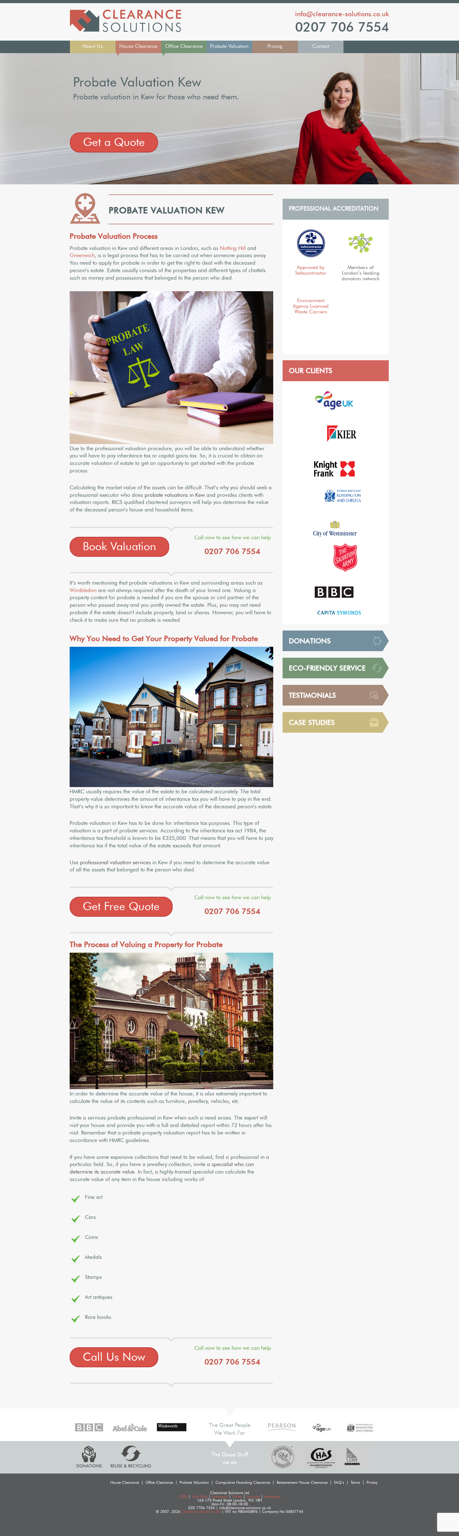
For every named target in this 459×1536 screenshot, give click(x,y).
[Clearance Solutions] (125, 30)
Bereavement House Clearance (302, 1482)
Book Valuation (119, 546)
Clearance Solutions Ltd (200, 1512)
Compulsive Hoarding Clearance (242, 1482)
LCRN (182, 1497)
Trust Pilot (199, 1497)
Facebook (220, 1497)
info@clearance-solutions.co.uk (342, 14)
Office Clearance (184, 46)
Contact (320, 46)
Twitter (237, 1497)
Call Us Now (114, 1357)
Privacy (372, 1482)
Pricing (275, 46)
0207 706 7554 (342, 27)
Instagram (272, 1497)
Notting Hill (233, 248)
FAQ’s (339, 1482)
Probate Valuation (229, 46)
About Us (92, 46)
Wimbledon (83, 590)
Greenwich (82, 255)
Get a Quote (114, 142)
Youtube (253, 1497)
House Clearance (138, 46)
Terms (355, 1482)
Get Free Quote (121, 906)
